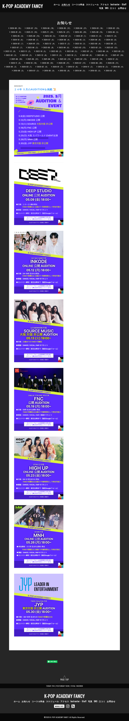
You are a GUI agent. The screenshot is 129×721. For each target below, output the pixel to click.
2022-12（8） (11, 51)
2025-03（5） (50, 36)
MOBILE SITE (59, 706)
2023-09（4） (96, 43)
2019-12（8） (73, 66)
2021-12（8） (42, 55)
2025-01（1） (81, 36)
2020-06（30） (97, 63)
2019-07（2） (34, 70)
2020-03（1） (27, 66)
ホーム (57, 4)
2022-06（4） (104, 51)
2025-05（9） (18, 36)
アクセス (104, 4)
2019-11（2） (88, 66)
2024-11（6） (112, 36)
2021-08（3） (102, 55)
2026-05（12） (65, 28)
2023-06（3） (33, 47)
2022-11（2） (26, 51)
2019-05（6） (65, 70)
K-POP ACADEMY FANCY (23, 6)
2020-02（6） (43, 66)
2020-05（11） (114, 63)
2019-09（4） (118, 66)
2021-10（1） (72, 55)
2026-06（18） (49, 28)
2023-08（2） (112, 43)
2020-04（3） (12, 66)
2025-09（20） (81, 32)
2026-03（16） (98, 28)
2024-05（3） (80, 39)
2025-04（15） (34, 36)
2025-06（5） (114, 32)
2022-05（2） (119, 51)
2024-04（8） (96, 39)
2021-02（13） (82, 59)
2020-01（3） (58, 66)
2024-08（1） (34, 39)
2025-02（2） (66, 36)
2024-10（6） (18, 39)
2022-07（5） (88, 51)
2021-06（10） (17, 59)
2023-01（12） (112, 47)
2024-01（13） (34, 43)
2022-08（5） (72, 51)
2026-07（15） (32, 28)
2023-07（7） (18, 47)
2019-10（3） (103, 66)
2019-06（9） (50, 70)
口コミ (113, 8)
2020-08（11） (64, 63)
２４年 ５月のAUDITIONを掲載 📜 (35, 89)
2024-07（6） (49, 39)
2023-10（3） (80, 43)
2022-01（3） (27, 55)
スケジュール (92, 4)
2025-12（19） (32, 32)
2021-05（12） (33, 59)
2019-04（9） (80, 70)
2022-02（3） (12, 55)
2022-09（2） (57, 51)
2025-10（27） (65, 32)
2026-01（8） (16, 32)
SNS (106, 8)
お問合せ (122, 8)
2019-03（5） (96, 70)
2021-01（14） (98, 59)
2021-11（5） (57, 55)
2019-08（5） (19, 70)
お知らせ (66, 4)
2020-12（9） (113, 59)
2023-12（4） (50, 43)
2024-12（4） (97, 36)
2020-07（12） (81, 63)
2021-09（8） (87, 55)
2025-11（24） (48, 32)
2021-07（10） (118, 55)
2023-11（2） (65, 43)
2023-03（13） (80, 47)
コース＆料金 (78, 4)
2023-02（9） (96, 47)
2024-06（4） (65, 39)
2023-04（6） (64, 47)
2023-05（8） (49, 47)
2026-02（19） (114, 28)
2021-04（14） (50, 59)
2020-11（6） (16, 63)
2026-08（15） (16, 28)
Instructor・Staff (118, 4)
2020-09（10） (48, 63)
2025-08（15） (98, 32)
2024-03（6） (112, 39)
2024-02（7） (18, 43)
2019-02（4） (111, 70)
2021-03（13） (66, 59)
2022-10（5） (41, 51)
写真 (101, 8)
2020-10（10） (32, 63)
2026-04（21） (81, 28)
